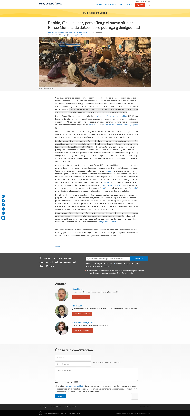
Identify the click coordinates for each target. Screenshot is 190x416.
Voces (103, 13)
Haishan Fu (62, 32)
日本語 (97, 266)
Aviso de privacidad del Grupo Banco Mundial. (116, 273)
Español (58, 35)
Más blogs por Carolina (82, 330)
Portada (99, 4)
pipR (103, 188)
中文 (81, 35)
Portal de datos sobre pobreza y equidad (120, 125)
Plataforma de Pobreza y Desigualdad (110, 116)
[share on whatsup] (3, 213)
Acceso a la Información (56, 407)
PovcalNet (93, 125)
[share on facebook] (3, 200)
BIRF (62, 413)
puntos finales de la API (111, 185)
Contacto (129, 4)
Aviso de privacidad (74, 386)
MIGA (73, 413)
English (64, 35)
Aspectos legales (43, 407)
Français (70, 35)
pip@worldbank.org (107, 222)
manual (108, 171)
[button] (149, 5)
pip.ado (133, 188)
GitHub (107, 182)
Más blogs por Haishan (82, 314)
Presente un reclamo (145, 407)
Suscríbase (139, 258)
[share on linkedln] (3, 209)
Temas (121, 4)
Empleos (67, 407)
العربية (76, 35)
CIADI (78, 413)
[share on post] (3, 204)
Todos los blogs (110, 4)
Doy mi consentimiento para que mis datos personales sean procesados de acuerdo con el (116, 272)
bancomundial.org (143, 1)
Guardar (61, 396)
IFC (70, 413)
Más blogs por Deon (81, 297)
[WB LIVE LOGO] (140, 5)
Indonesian (108, 266)
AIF (66, 413)
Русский (137, 264)
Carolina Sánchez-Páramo (77, 32)
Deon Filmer (52, 32)
